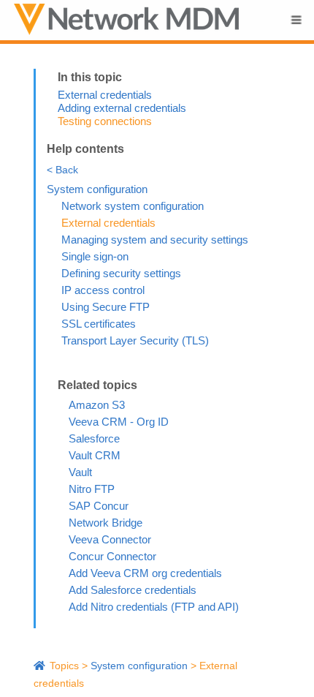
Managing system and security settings (154, 239)
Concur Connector (112, 556)
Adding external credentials (122, 108)
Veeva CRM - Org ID (119, 421)
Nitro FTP (92, 489)
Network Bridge (105, 522)
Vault (80, 472)
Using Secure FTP (105, 307)
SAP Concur (99, 506)
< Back (62, 170)
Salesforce (94, 438)
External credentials (105, 94)
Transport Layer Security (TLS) (135, 340)
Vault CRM (94, 455)
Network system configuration (132, 206)
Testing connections (105, 121)
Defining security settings (121, 273)
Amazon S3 (97, 405)
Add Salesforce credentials (132, 590)
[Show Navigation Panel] (295, 19)
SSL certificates (98, 323)
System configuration (97, 189)
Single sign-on (95, 256)
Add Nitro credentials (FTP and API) (154, 606)
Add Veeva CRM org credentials (145, 573)
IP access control (103, 290)
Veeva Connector (110, 539)
